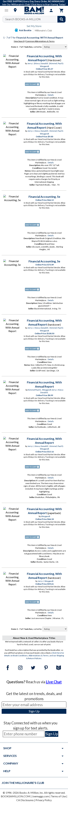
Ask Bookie (25, 30)
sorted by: (37, 47)
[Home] (34, 10)
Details (51, 95)
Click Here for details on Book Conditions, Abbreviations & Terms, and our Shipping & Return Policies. (34, 656)
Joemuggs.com (40, 796)
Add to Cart (32, 84)
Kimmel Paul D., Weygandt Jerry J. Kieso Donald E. (45, 391)
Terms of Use (58, 796)
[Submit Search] (61, 19)
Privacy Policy (43, 800)
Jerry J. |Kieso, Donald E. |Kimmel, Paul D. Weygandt (45, 64)
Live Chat (54, 682)
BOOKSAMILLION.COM (15, 796)
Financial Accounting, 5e (44, 196)
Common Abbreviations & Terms (40, 41)
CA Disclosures (25, 800)
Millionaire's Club (43, 30)
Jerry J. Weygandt (45, 581)
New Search (19, 41)
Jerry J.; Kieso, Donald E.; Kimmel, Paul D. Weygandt (46, 132)
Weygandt (45, 516)
